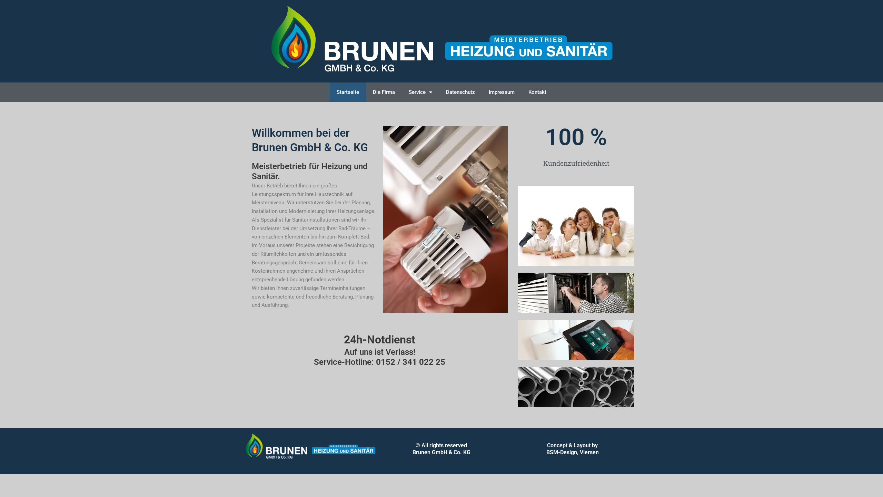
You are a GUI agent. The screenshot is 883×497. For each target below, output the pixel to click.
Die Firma (384, 92)
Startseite (348, 92)
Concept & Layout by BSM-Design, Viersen (572, 449)
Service (417, 92)
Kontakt (537, 92)
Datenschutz (460, 92)
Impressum (502, 92)
